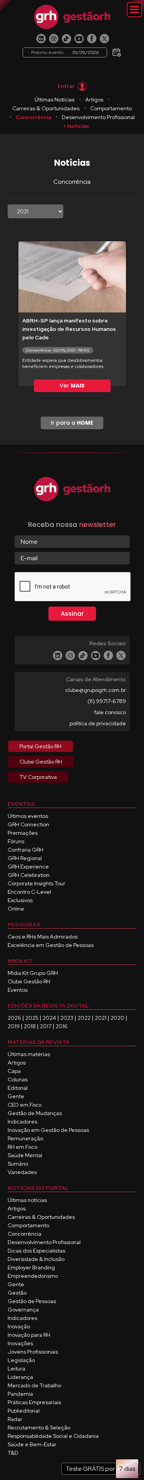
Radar (15, 1419)
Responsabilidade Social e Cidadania (53, 1436)
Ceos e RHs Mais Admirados (43, 936)
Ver (72, 385)
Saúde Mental (25, 1155)
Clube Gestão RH (29, 981)
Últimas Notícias (54, 99)
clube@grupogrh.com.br (95, 690)
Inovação (19, 1326)
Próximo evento (65, 52)
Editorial (18, 1087)
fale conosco (110, 712)
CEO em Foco (24, 1104)
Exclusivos (20, 900)
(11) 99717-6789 (107, 701)
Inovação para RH (29, 1334)
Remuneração (25, 1138)
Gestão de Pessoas (32, 1301)
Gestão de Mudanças (35, 1113)
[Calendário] (116, 50)
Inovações (20, 1343)
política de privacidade (98, 723)
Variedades (22, 1172)
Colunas (18, 1079)
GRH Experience (28, 866)
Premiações (23, 832)
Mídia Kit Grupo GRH (33, 973)
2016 (62, 1026)
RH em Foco (22, 1146)
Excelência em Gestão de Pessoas (51, 945)
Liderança (20, 1377)
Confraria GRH (25, 849)
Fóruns (16, 841)
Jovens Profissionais (33, 1351)
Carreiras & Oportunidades (45, 108)
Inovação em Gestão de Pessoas (48, 1130)
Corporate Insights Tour (36, 883)
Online (16, 908)
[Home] (72, 17)
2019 (14, 1026)
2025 (31, 1017)
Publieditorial (24, 1410)
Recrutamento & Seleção (39, 1427)
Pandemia (20, 1393)
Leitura (16, 1368)
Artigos (94, 99)
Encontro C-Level (29, 891)
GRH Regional (25, 858)
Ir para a (72, 423)
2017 (45, 1026)
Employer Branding (31, 1267)
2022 (84, 1017)
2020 (117, 1017)
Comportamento (111, 108)
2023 (66, 1017)
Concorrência (33, 117)
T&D (13, 1452)
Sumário (18, 1163)
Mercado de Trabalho (34, 1385)
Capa (14, 1071)
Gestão (17, 1292)
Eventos (18, 989)
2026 (14, 1017)
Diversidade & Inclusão (36, 1259)
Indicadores (22, 1121)
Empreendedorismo (33, 1275)
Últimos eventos (28, 816)
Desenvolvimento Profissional (98, 117)
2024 (49, 1017)
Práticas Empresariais (34, 1402)
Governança (23, 1309)
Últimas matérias (29, 1054)
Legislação (21, 1360)
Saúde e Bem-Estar (32, 1444)
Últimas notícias (27, 1200)
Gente (16, 1096)
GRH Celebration (29, 875)
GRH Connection (28, 824)
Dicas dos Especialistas (36, 1250)
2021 (100, 1017)
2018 (30, 1026)
